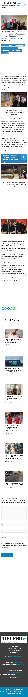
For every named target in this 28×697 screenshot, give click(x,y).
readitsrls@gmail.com (16, 656)
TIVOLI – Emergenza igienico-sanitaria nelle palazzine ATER (14, 484)
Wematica (18, 693)
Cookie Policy (23, 691)
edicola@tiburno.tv (22, 675)
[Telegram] (11, 308)
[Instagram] (17, 678)
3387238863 (21, 664)
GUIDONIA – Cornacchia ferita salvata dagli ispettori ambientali (14, 398)
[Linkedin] (8, 308)
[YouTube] (15, 678)
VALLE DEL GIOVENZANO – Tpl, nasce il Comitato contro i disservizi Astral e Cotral (14, 370)
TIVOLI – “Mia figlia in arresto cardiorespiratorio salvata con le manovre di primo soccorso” (14, 342)
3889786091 (17, 662)
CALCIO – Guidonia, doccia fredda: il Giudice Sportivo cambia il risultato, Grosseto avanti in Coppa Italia (13, 428)
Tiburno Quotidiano (13, 38)
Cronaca (4, 38)
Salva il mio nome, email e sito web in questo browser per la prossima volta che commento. (14, 546)
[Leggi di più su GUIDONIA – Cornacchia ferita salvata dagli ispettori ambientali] (14, 389)
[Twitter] (5, 308)
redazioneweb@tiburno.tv (14, 672)
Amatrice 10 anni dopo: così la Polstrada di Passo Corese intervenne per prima (14, 457)
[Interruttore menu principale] (25, 5)
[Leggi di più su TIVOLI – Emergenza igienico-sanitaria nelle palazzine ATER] (14, 476)
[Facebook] (3, 308)
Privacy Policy (13, 691)
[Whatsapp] (14, 308)
